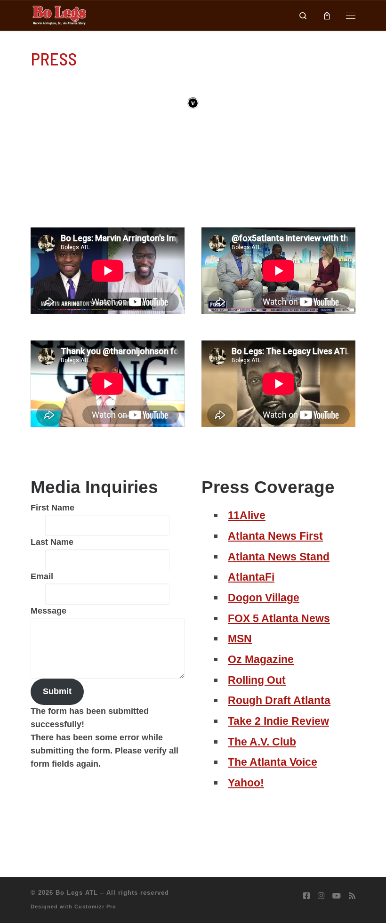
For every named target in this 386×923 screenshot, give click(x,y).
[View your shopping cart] (327, 15)
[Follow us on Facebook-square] (306, 896)
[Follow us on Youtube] (336, 896)
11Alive (246, 515)
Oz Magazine (261, 659)
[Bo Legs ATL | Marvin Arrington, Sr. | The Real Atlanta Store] (59, 14)
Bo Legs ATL (77, 892)
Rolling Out (257, 680)
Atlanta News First (275, 536)
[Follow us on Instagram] (321, 896)
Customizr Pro (95, 906)
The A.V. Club (262, 742)
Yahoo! (246, 783)
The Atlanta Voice (272, 762)
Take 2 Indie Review (278, 721)
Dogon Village (263, 597)
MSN (240, 638)
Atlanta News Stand (279, 557)
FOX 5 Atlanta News (279, 618)
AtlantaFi (251, 577)
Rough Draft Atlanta (279, 700)
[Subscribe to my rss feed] (352, 896)
